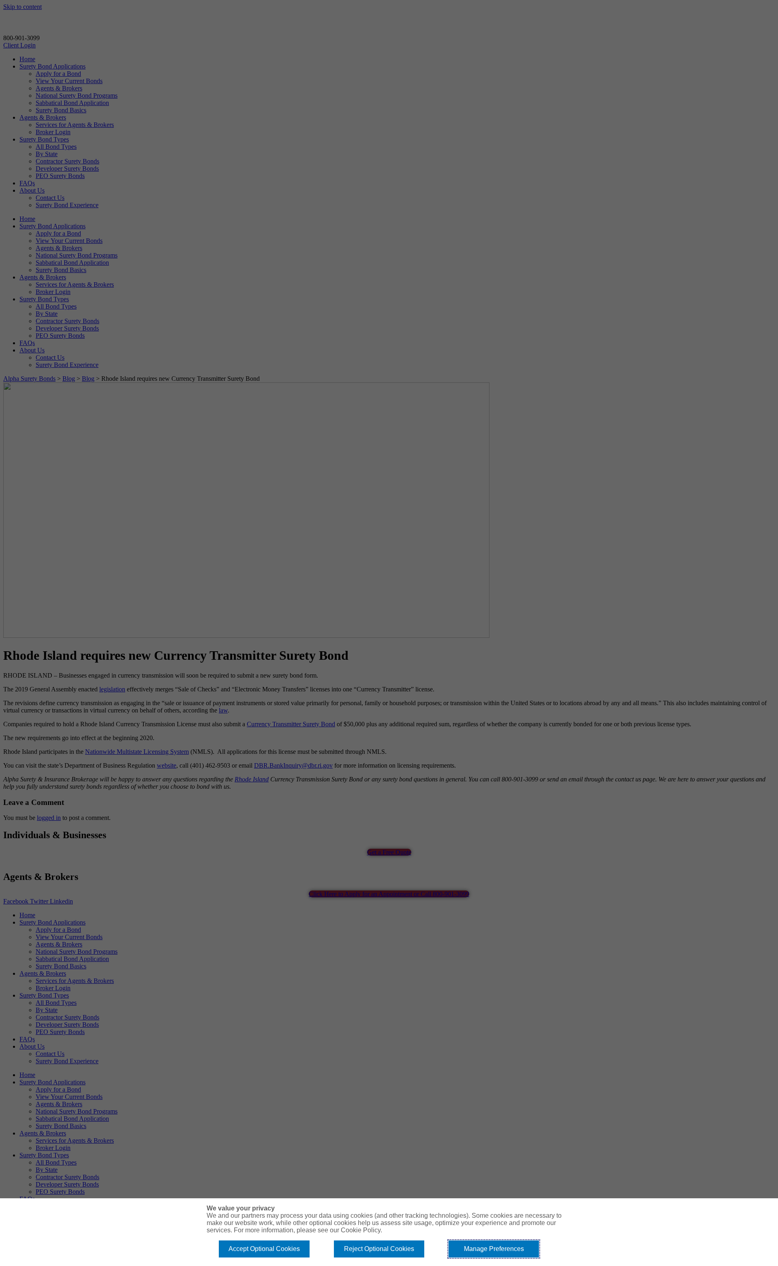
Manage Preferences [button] (494, 1248)
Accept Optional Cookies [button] (264, 1248)
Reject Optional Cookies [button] (379, 1248)
